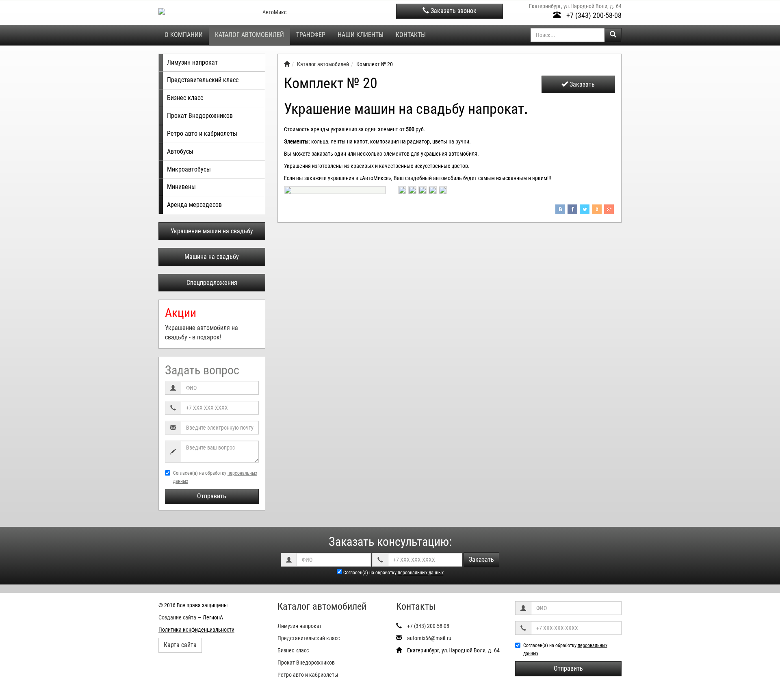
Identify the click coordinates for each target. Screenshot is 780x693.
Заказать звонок (453, 11)
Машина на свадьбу (211, 257)
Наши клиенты (361, 35)
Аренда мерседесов (194, 205)
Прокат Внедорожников (200, 115)
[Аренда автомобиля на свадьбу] (287, 64)
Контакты (411, 35)
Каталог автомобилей (249, 35)
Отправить (211, 496)
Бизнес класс (185, 98)
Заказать (581, 84)
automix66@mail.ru (429, 638)
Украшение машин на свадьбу (212, 231)
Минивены (181, 187)
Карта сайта (180, 645)
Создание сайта (177, 617)
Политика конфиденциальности (196, 629)
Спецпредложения (211, 283)
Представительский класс (202, 80)
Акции (180, 313)
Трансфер (310, 35)
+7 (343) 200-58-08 (593, 15)
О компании (184, 35)
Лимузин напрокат (192, 62)
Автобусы (180, 151)
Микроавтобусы (189, 169)
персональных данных (421, 573)
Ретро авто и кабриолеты (202, 133)
